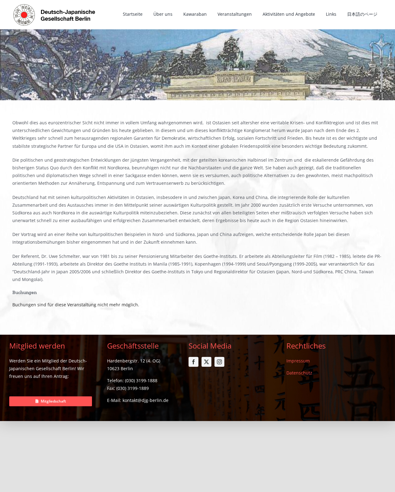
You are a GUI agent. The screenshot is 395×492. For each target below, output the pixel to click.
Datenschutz (299, 373)
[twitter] (206, 362)
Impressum (298, 361)
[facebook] (193, 362)
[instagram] (219, 362)
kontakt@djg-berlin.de (145, 400)
